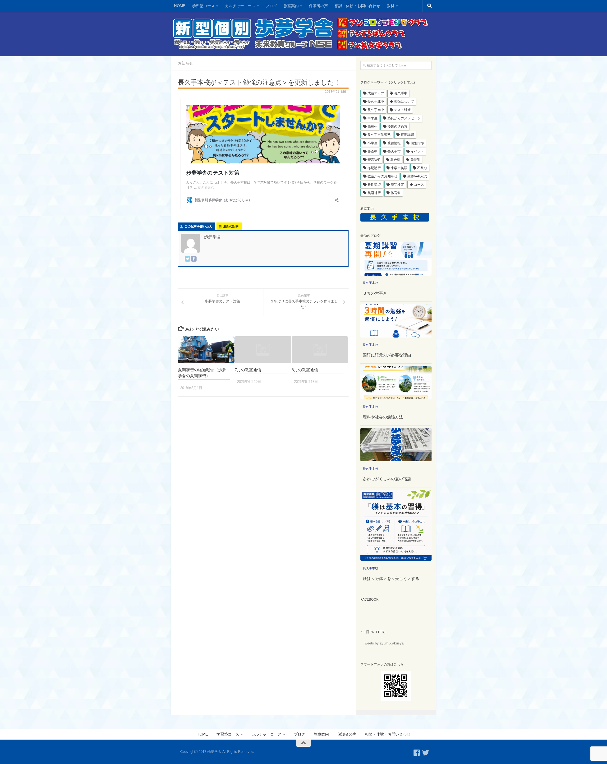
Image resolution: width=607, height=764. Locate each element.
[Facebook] (194, 260)
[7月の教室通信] (263, 349)
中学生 (372, 118)
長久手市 (394, 151)
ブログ (271, 6)
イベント (417, 151)
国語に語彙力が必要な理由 (387, 355)
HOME (179, 6)
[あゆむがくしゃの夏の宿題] (396, 444)
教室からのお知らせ (382, 176)
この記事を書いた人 (198, 226)
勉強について (404, 101)
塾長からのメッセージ (404, 118)
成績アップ (376, 93)
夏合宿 (395, 160)
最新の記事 (231, 226)
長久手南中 (376, 110)
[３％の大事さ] (396, 259)
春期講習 (374, 184)
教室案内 (321, 734)
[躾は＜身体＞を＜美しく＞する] (396, 525)
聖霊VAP (374, 160)
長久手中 (400, 93)
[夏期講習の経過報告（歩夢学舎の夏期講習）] (206, 349)
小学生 (372, 143)
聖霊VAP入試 (417, 176)
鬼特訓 (415, 160)
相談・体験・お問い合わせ (357, 6)
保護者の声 (318, 6)
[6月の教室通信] (320, 349)
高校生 (372, 126)
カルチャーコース (240, 6)
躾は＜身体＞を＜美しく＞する (391, 578)
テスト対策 (402, 110)
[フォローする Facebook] (416, 752)
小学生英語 (399, 168)
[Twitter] (187, 260)
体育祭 (396, 193)
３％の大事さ (375, 293)
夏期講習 (407, 135)
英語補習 (374, 193)
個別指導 (417, 143)
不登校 (422, 168)
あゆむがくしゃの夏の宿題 (387, 479)
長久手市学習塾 (379, 135)
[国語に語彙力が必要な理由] (396, 321)
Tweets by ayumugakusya (383, 643)
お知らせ (185, 63)
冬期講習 (374, 168)
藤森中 (372, 151)
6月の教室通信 (305, 370)
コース (419, 184)
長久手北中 (376, 101)
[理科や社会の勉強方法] (396, 382)
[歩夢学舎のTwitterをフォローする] (425, 752)
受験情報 (394, 143)
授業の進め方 (397, 126)
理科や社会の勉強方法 (383, 417)
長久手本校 (370, 283)
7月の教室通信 (248, 370)
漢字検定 (397, 184)
